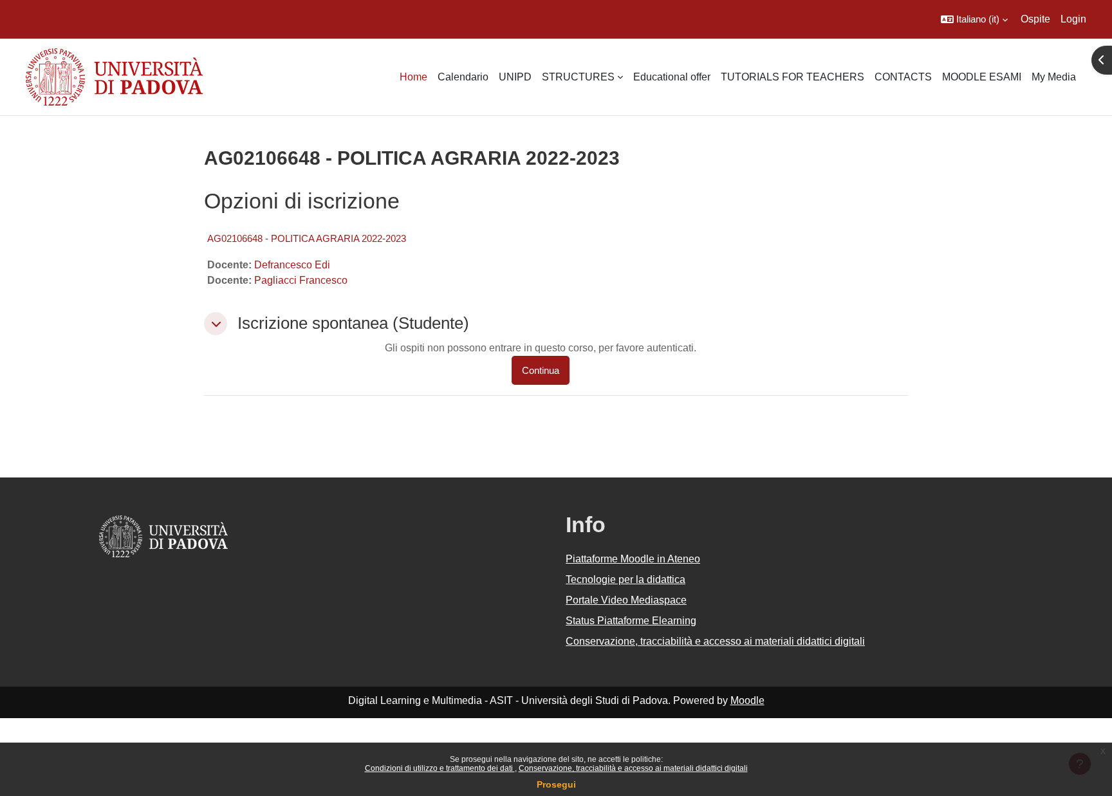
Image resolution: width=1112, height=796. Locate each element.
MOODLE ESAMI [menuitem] (981, 76)
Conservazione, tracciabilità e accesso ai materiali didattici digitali (633, 768)
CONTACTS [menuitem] (903, 76)
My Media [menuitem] (1054, 76)
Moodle (747, 700)
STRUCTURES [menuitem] (578, 76)
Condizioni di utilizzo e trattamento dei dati (440, 768)
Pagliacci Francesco (301, 280)
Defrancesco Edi (292, 264)
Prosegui (556, 784)
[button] (974, 19)
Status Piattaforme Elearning (631, 620)
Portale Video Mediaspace (626, 600)
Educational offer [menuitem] (671, 76)
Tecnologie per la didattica (625, 579)
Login (1073, 19)
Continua (540, 370)
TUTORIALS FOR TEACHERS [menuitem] (792, 76)
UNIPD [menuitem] (515, 76)
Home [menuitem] (413, 76)
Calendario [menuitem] (463, 76)
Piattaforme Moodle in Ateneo (633, 558)
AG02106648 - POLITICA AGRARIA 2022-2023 (306, 238)
